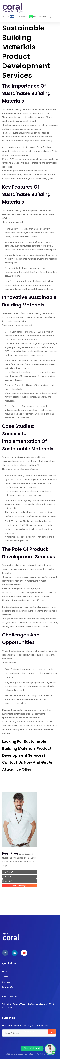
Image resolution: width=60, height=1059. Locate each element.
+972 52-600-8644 (40, 16)
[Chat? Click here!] (50, 1049)
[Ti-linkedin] (15, 953)
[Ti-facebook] (5, 953)
